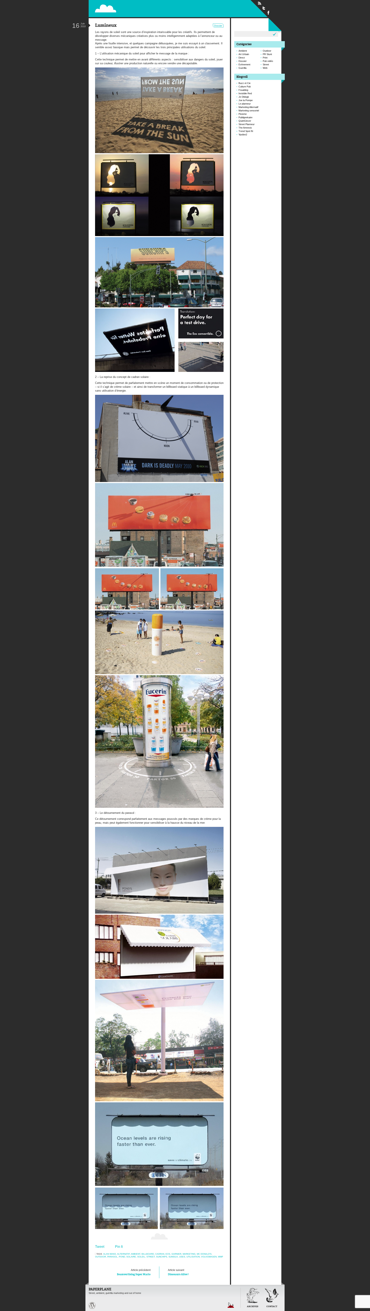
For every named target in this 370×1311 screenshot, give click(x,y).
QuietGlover (245, 121)
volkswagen (209, 1257)
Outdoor (100, 1257)
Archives (252, 1307)
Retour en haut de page (231, 1305)
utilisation (193, 1257)
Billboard (148, 1254)
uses (182, 1257)
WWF (220, 1257)
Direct (242, 57)
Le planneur (245, 103)
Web (265, 68)
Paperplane (133, 8)
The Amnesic (245, 127)
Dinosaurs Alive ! (178, 1272)
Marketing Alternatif (248, 107)
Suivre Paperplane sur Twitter (264, 8)
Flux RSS (259, 3)
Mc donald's (204, 1254)
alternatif (123, 1254)
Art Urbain (244, 54)
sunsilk (173, 1257)
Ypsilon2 (243, 134)
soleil (141, 1257)
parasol (112, 1257)
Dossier (218, 25)
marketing (189, 1254)
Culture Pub (245, 86)
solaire (131, 1257)
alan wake (109, 1254)
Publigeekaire (245, 117)
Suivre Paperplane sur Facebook (268, 12)
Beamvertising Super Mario (134, 1272)
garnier (176, 1254)
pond (122, 1257)
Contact (271, 1307)
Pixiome (243, 114)
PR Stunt (267, 54)
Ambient (135, 1254)
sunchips (161, 1257)
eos (168, 1254)
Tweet (99, 1246)
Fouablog (243, 90)
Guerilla (242, 68)
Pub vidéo (268, 61)
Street (150, 1257)
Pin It (119, 1246)
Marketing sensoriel (249, 110)
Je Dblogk (244, 97)
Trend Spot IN (246, 131)
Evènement (244, 64)
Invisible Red (245, 93)
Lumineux (106, 25)
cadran (159, 1254)
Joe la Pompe (246, 100)
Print (265, 57)
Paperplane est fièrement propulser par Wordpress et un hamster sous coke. (92, 1305)
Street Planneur (247, 124)
